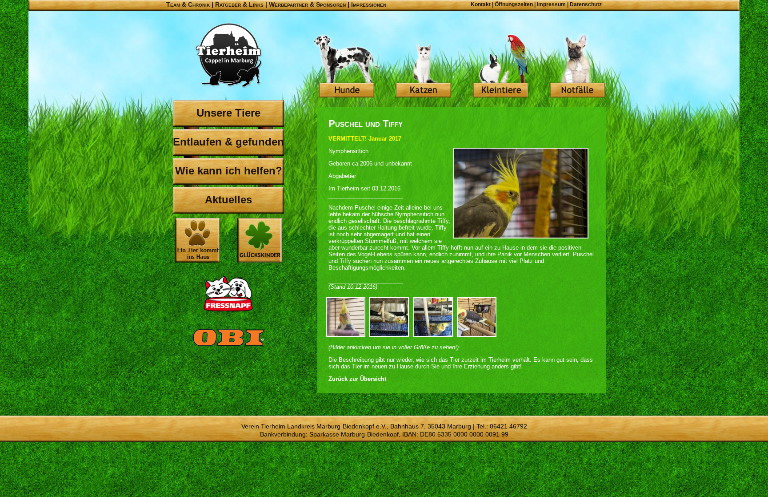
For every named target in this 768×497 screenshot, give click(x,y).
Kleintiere (500, 66)
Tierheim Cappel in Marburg (228, 55)
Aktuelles (228, 200)
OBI (228, 347)
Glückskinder (259, 241)
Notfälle (577, 66)
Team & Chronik (188, 4)
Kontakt (481, 4)
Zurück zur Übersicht (357, 379)
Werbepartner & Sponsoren (307, 4)
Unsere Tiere (228, 113)
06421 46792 (508, 426)
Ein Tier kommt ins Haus (197, 240)
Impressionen (368, 4)
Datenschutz (586, 4)
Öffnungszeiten (514, 4)
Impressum (551, 4)
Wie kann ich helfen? (228, 171)
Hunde (346, 66)
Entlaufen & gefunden (228, 142)
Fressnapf (228, 293)
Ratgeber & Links (239, 4)
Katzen (423, 66)
